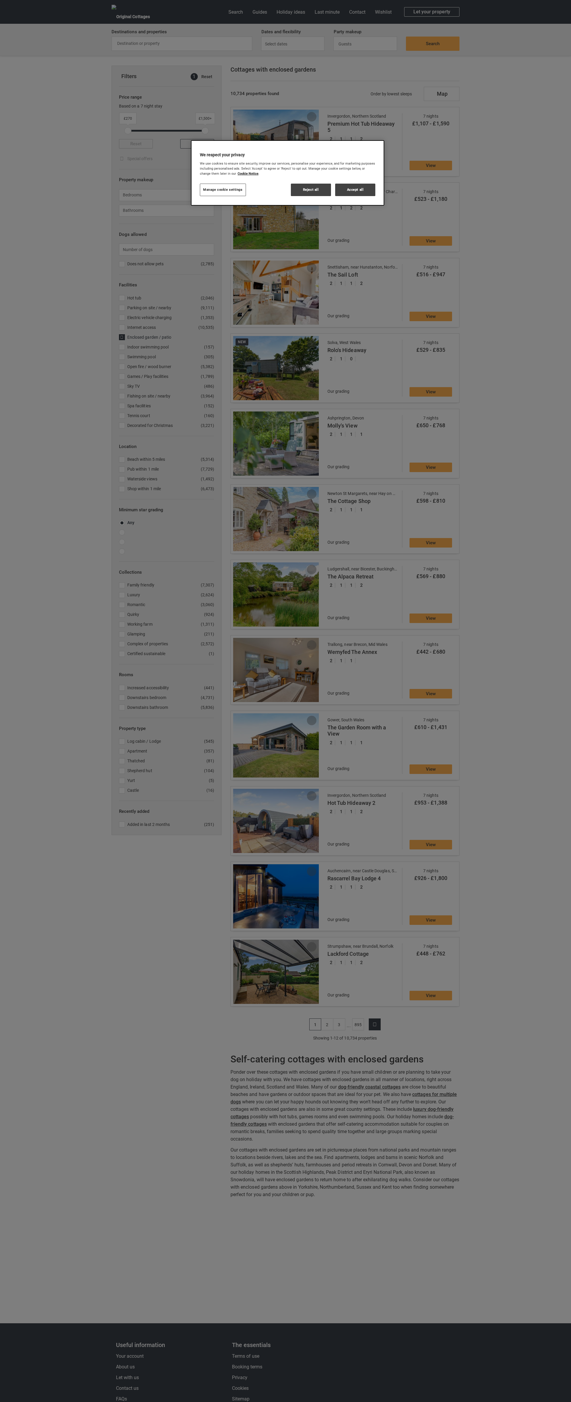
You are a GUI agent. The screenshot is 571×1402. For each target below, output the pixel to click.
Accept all (355, 189)
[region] (287, 173)
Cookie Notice (248, 173)
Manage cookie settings (223, 189)
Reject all (311, 189)
